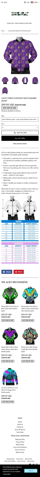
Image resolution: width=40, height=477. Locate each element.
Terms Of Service (20, 430)
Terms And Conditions (20, 447)
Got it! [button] (31, 471)
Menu (5, 2)
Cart (28, 2)
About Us (20, 424)
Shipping (4, 111)
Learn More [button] (7, 474)
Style (2, 116)
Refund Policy (20, 445)
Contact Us (20, 427)
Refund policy (20, 452)
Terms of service (20, 450)
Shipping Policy (20, 439)
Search (20, 422)
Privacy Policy (20, 442)
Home (2, 31)
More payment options (20, 143)
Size (2, 124)
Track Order (20, 432)
